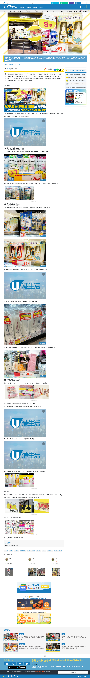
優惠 (11, 550)
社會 (63, 644)
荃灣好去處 (70, 660)
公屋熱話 (29, 7)
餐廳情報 (22, 644)
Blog (32, 3)
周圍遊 (61, 11)
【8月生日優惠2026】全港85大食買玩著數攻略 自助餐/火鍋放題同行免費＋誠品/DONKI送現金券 (31, 637)
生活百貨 (17, 65)
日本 (29, 550)
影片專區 (55, 11)
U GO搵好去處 (55, 2)
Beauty (26, 3)
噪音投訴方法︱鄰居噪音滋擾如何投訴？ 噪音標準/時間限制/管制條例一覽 (74, 647)
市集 (38, 660)
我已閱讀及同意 (73, 672)
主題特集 (85, 11)
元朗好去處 (63, 660)
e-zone (36, 3)
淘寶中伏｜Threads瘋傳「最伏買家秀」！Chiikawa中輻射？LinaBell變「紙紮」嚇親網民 (74, 637)
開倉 (41, 660)
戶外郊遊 (39, 662)
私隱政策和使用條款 (39, 671)
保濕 (44, 550)
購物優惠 (23, 550)
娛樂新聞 (35, 7)
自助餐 (21, 634)
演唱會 (6, 11)
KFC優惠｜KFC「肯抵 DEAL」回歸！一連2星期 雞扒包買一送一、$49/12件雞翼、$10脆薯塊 (31, 647)
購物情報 (11, 65)
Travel (16, 3)
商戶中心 (71, 2)
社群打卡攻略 (64, 2)
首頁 (5, 65)
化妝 (61, 550)
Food (21, 3)
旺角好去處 (76, 660)
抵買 (56, 550)
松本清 (16, 550)
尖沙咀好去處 (47, 660)
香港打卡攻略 (77, 11)
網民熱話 (34, 666)
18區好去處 (69, 11)
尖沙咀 (38, 550)
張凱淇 (8, 69)
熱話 (63, 634)
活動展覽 (34, 660)
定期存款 (40, 7)
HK (11, 3)
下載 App (78, 2)
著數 (6, 550)
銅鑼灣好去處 (55, 660)
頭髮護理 (50, 550)
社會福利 (45, 662)
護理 (34, 550)
